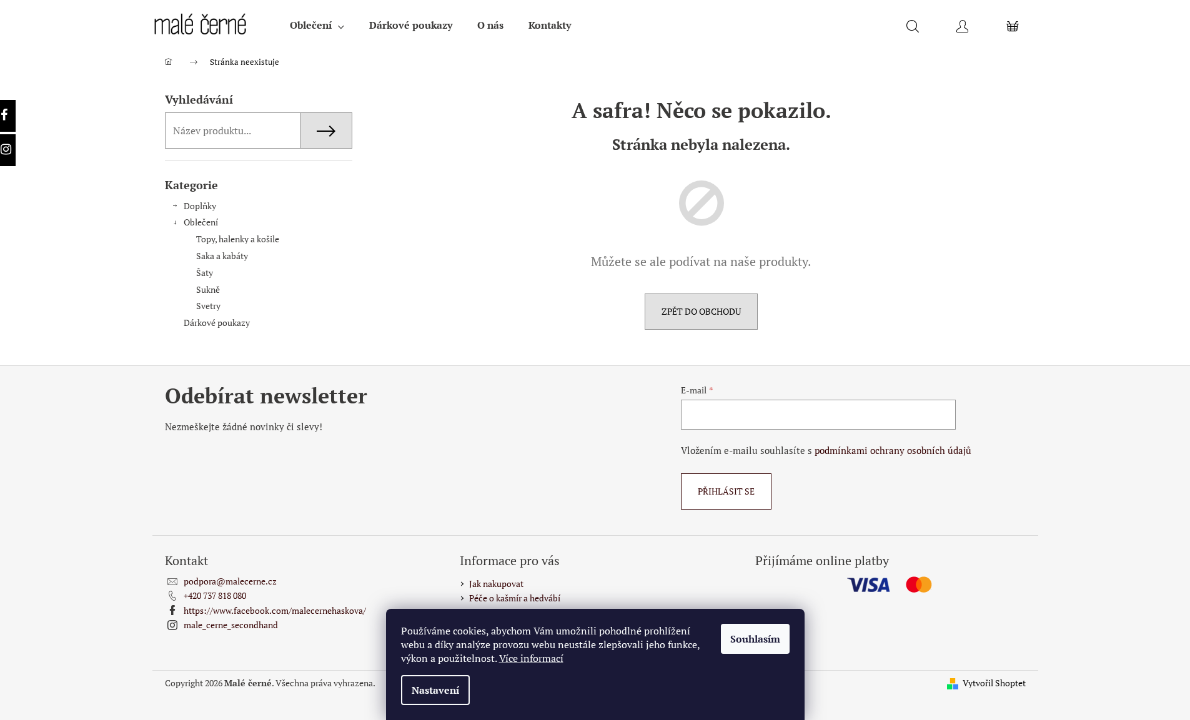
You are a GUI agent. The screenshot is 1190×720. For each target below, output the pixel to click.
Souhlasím (755, 639)
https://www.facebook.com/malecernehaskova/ (275, 610)
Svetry (208, 306)
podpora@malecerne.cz (230, 581)
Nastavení (435, 690)
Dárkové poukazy (217, 322)
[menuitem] (317, 25)
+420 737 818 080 (215, 595)
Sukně (208, 289)
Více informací (531, 658)
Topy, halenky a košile (237, 239)
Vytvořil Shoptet (994, 683)
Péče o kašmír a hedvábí (514, 598)
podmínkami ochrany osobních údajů (893, 450)
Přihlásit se (726, 491)
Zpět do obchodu (701, 311)
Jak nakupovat (496, 583)
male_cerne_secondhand (231, 625)
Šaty (204, 273)
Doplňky (200, 206)
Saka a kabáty (222, 256)
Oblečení (201, 222)
